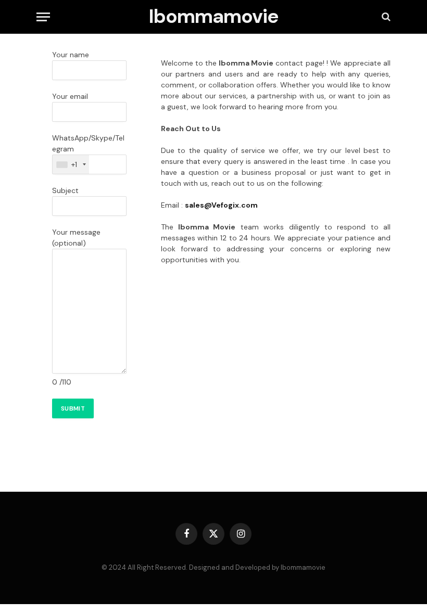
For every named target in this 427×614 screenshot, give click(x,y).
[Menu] (43, 17)
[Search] (385, 17)
